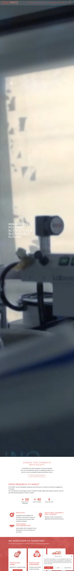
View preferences (67, 567)
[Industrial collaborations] (12, 524)
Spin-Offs (20, 513)
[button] (71, 556)
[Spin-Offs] (12, 513)
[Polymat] (10, 2)
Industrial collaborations (23, 524)
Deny (58, 567)
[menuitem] (31, 2)
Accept (48, 567)
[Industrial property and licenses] (40, 513)
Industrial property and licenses (54, 513)
